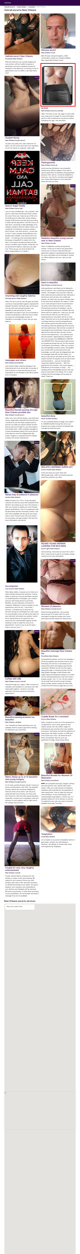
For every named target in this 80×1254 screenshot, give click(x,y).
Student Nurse (12, 138)
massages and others (15, 360)
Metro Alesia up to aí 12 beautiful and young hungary (21, 778)
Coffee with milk (13, 679)
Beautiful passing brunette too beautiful (20, 718)
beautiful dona (48, 416)
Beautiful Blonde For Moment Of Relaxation (56, 776)
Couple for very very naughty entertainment (19, 868)
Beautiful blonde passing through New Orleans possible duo (21, 411)
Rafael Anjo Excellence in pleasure (21, 494)
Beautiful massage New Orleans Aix (56, 652)
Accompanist (11, 586)
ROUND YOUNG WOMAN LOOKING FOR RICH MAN (53, 544)
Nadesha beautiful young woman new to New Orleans (57, 239)
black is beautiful (49, 282)
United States (21, 7)
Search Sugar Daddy (15, 206)
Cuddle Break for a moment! (55, 716)
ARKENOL (7, 3)
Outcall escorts (9, 7)
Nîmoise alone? (48, 50)
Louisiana (31, 7)
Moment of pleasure (51, 606)
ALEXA (44, 108)
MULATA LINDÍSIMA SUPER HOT (57, 467)
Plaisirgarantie (48, 162)
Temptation (46, 834)
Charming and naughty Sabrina (20, 296)
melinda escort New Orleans (19, 56)
